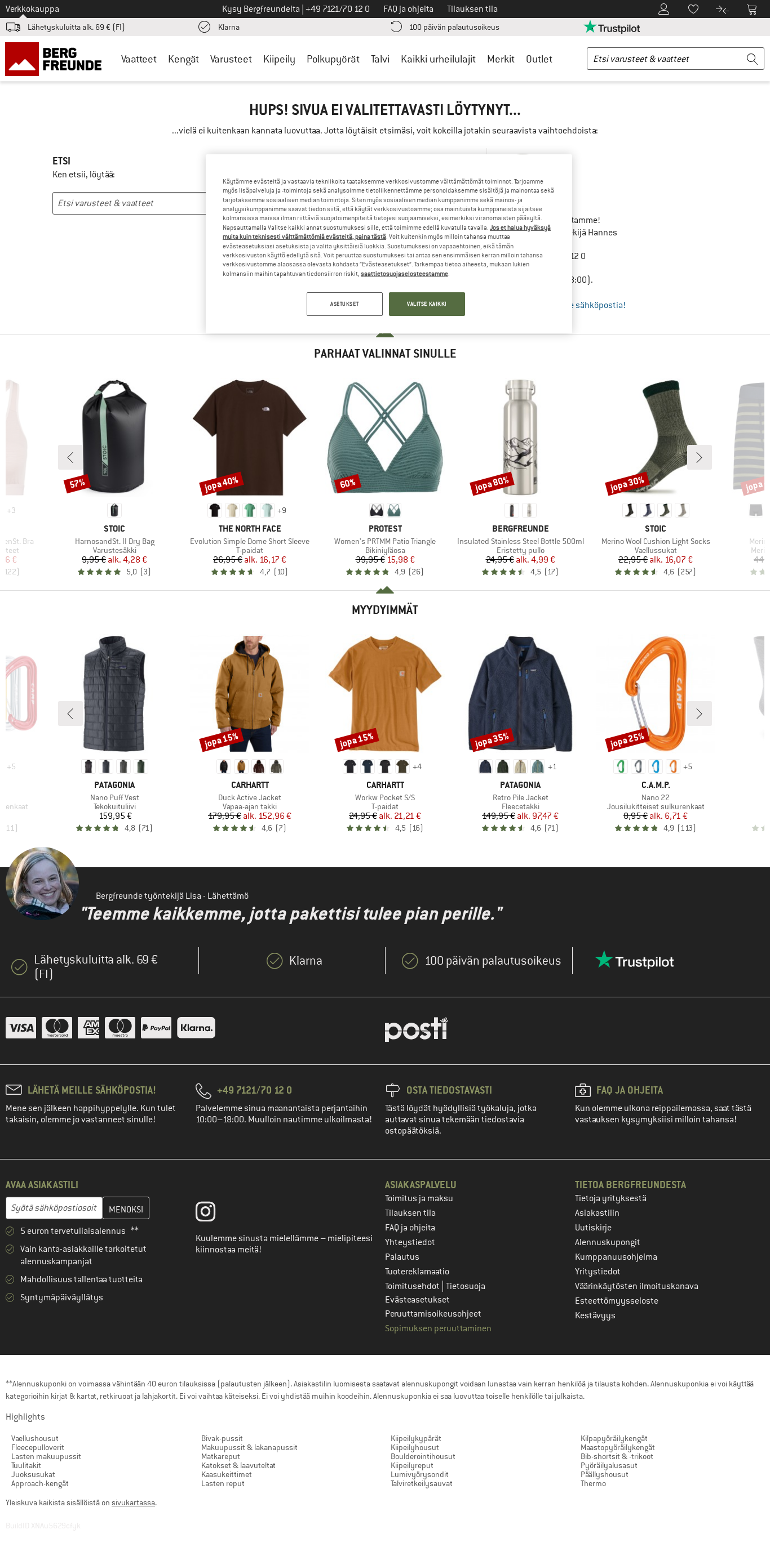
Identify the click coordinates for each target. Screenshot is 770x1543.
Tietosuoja (465, 1286)
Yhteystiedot (410, 1242)
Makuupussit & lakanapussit (249, 1447)
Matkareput (220, 1456)
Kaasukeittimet (226, 1474)
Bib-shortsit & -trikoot (617, 1456)
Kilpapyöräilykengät (614, 1438)
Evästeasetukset (417, 1299)
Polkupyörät (333, 58)
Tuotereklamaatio (417, 1271)
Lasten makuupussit (46, 1456)
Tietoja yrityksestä (611, 1198)
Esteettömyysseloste (616, 1300)
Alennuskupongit (607, 1242)
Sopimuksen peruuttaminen (438, 1328)
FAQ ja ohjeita (410, 1227)
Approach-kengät (40, 1483)
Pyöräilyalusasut (609, 1465)
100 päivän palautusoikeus (454, 27)
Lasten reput (223, 1483)
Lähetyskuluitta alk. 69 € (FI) (76, 27)
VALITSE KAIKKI (427, 303)
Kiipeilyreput (412, 1465)
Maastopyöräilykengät (618, 1447)
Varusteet (231, 58)
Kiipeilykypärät (416, 1438)
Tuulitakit (26, 1465)
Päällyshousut (605, 1474)
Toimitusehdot (413, 1286)
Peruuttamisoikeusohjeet (433, 1313)
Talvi (380, 58)
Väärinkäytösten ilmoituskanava (636, 1286)
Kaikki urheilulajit (438, 58)
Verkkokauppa (32, 9)
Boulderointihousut (423, 1456)
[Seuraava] (699, 457)
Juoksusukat (33, 1474)
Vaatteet (139, 58)
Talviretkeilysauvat (422, 1483)
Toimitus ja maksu (419, 1198)
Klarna (229, 27)
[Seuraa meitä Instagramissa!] (214, 1214)
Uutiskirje (593, 1227)
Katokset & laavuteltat (238, 1465)
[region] (389, 243)
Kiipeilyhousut (415, 1447)
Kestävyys (595, 1315)
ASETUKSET (344, 303)
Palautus (402, 1257)
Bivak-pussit (222, 1438)
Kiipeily (279, 58)
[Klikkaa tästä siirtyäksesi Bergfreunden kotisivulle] (57, 58)
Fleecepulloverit (37, 1447)
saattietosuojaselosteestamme (404, 274)
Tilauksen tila (410, 1213)
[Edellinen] (70, 457)
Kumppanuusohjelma (616, 1257)
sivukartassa (133, 1502)
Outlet (539, 58)
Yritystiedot (598, 1271)
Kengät (183, 58)
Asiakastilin (597, 1213)
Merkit (501, 58)
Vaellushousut (35, 1438)
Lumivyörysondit (420, 1474)
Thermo (593, 1483)
